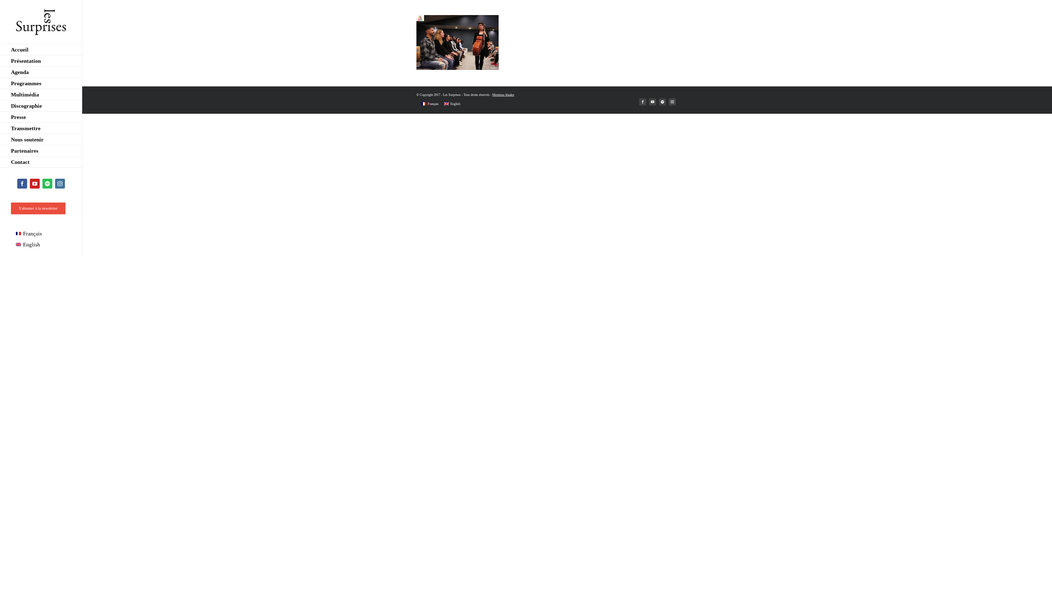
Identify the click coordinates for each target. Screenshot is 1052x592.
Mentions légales (503, 95)
